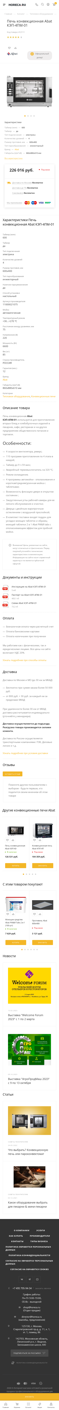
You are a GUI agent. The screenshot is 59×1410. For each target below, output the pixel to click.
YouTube (37, 1279)
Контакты (17, 1241)
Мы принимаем (14, 202)
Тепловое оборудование (16, 396)
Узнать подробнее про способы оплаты (24, 660)
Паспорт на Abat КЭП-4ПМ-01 (27, 594)
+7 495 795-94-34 (22, 1288)
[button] (24, 116)
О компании (21, 1230)
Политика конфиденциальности (29, 1255)
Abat (17, 149)
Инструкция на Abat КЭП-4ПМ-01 (29, 586)
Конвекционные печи (43, 396)
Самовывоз (17, 193)
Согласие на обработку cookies (29, 1269)
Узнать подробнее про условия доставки (25, 753)
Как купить (16, 1235)
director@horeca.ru (32, 1316)
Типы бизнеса (39, 1241)
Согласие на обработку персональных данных (29, 1262)
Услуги (40, 1230)
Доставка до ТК (19, 187)
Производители (40, 1235)
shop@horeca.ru (31, 1307)
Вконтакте (22, 1279)
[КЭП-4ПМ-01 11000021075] (29, 91)
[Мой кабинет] (48, 4)
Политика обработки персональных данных (28, 1248)
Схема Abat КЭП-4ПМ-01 (24, 603)
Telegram (29, 1279)
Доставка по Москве (21, 182)
